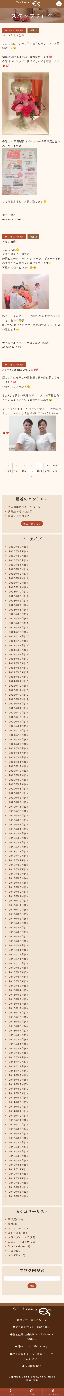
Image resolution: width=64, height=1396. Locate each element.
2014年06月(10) (19, 1088)
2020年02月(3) (18, 802)
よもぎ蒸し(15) (17, 1232)
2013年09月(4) (18, 1129)
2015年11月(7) (18, 1012)
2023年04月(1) (18, 708)
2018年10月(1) (18, 855)
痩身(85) (13, 1224)
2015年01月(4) (18, 1057)
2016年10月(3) (18, 963)
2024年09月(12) (19, 645)
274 (39, 470)
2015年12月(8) (18, 1008)
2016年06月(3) (18, 981)
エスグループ (39, 1320)
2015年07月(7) (18, 1030)
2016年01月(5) (18, 1003)
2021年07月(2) (18, 744)
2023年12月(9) (18, 685)
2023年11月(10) (19, 690)
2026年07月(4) (18, 551)
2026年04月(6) (18, 565)
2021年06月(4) (18, 748)
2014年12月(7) (18, 1062)
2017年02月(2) (18, 945)
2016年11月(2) (18, 959)
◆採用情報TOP (31, 1366)
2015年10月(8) (18, 1017)
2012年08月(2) (18, 1183)
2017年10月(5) (18, 909)
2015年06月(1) (18, 1035)
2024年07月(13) (19, 654)
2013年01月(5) (18, 1164)
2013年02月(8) (18, 1160)
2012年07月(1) (18, 1187)
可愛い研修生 (10, 241)
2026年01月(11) (19, 578)
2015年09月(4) (18, 1021)
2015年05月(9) (18, 1039)
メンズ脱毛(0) (16, 1255)
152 (24, 470)
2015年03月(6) (18, 1048)
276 (55, 470)
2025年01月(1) (18, 627)
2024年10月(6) (18, 641)
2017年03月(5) (18, 941)
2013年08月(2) (18, 1133)
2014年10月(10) (19, 1071)
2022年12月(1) (18, 712)
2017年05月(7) (18, 932)
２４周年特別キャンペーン (24, 507)
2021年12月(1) (18, 730)
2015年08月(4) (18, 1026)
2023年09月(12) (19, 699)
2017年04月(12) (19, 936)
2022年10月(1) (18, 717)
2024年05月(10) (19, 663)
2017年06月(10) (19, 927)
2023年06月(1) (18, 703)
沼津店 (33, 30)
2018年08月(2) (18, 864)
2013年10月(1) (18, 1124)
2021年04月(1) (18, 753)
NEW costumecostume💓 (20, 369)
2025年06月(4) (18, 609)
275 (47, 470)
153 (32, 470)
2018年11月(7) (18, 851)
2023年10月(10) (19, 694)
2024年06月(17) (19, 658)
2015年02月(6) (18, 1053)
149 (55, 465)
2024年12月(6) (18, 632)
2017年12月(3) (18, 900)
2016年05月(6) (18, 985)
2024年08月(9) (18, 650)
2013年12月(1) (18, 1115)
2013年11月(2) (18, 1120)
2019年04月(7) (18, 829)
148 (47, 465)
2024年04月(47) (19, 667)
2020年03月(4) (18, 797)
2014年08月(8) (18, 1079)
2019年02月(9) (18, 838)
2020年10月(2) (18, 770)
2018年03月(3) (18, 887)
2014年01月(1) (18, 1111)
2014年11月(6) (18, 1066)
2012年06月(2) (18, 1191)
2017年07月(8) (18, 923)
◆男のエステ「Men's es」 (31, 1346)
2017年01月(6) (18, 950)
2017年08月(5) (18, 918)
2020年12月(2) (18, 766)
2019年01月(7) (18, 842)
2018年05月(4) (18, 878)
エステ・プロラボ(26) (21, 1241)
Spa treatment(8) (19, 1246)
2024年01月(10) (19, 681)
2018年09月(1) (18, 860)
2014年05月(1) (18, 1093)
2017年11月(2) (18, 905)
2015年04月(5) (18, 1044)
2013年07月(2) (18, 1138)
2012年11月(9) (18, 1173)
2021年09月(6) (18, 739)
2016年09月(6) (18, 967)
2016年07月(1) (18, 976)
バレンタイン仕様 (13, 35)
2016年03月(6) (18, 994)
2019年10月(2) (18, 811)
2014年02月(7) (18, 1106)
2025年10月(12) (19, 591)
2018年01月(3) (18, 896)
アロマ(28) (14, 1250)
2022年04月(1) (18, 721)
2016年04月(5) (18, 990)
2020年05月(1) (18, 793)
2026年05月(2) (18, 560)
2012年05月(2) (18, 1196)
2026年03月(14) (19, 569)
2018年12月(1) (18, 847)
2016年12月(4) (18, 954)
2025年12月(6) (18, 582)
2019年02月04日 (14, 236)
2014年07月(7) (18, 1084)
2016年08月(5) (18, 972)
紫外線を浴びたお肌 (20, 511)
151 (16, 470)
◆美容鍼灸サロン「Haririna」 (31, 1326)
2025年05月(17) (19, 614)
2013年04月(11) (19, 1151)
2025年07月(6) (18, 605)
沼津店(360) (15, 1219)
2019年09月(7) (18, 815)
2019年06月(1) (18, 820)
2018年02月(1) (18, 891)
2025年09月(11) (19, 596)
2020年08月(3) (18, 779)
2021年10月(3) (18, 735)
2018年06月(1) (18, 874)
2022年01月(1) (18, 726)
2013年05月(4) (18, 1147)
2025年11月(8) (18, 587)
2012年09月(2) (18, 1178)
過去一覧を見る (31, 523)
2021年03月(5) (18, 757)
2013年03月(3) (18, 1156)
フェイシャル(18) (19, 1228)
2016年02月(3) (18, 999)
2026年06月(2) (18, 555)
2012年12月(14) (19, 1169)
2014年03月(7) (18, 1102)
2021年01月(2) (18, 762)
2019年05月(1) (18, 824)
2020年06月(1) (18, 788)
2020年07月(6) (18, 784)
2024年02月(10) (19, 676)
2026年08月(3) (18, 546)
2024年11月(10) (19, 636)
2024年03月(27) (19, 672)
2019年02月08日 (14, 30)
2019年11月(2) (18, 806)
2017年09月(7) (18, 914)
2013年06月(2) (18, 1142)
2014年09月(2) (18, 1075)
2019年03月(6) (18, 833)
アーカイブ (32, 538)
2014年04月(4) (18, 1097)
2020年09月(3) (18, 775)
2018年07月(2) (18, 869)
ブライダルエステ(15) (21, 1237)
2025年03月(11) (19, 623)
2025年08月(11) (19, 600)
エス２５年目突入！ (20, 516)
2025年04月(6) (18, 618)
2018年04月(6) (18, 882)
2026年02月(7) (18, 573)
